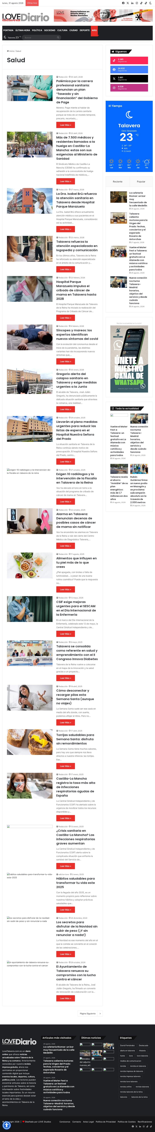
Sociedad (49, 30)
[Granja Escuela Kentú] (108, 1072)
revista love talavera (128, 1081)
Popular (141, 181)
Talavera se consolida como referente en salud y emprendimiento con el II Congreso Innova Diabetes (77, 652)
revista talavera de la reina (131, 1092)
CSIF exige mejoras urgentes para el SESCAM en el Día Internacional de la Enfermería (76, 608)
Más (94, 30)
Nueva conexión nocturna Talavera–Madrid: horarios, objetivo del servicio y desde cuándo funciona (138, 290)
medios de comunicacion (130, 1061)
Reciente (117, 181)
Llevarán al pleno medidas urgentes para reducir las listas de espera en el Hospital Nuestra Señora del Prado (76, 430)
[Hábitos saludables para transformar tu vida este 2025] (30, 886)
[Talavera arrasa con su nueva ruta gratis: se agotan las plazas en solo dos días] (97, 1071)
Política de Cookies (127, 1121)
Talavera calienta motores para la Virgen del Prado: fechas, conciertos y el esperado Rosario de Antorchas (138, 226)
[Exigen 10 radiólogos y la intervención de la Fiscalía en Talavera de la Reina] (30, 481)
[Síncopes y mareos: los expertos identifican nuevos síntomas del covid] (30, 337)
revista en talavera (138, 1066)
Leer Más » (65, 125)
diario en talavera (127, 1050)
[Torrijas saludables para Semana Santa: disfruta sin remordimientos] (30, 742)
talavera (123, 1097)
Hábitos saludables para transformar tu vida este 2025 (75, 882)
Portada (8, 30)
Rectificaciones (145, 1121)
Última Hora (22, 30)
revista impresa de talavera (131, 1071)
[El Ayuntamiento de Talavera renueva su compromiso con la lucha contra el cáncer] (30, 974)
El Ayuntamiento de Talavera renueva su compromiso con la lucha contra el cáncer (76, 972)
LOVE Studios (44, 1121)
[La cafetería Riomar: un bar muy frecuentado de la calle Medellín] (118, 197)
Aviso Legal (88, 1121)
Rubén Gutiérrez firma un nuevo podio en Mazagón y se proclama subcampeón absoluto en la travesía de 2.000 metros (138, 489)
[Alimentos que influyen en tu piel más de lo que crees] (30, 565)
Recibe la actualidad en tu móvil (129, 323)
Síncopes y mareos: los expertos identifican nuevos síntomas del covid (77, 334)
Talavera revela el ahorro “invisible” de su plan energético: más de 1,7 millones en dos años (119, 488)
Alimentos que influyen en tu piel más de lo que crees (76, 562)
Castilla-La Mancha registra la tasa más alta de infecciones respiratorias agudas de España (75, 787)
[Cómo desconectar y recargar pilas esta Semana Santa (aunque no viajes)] (30, 698)
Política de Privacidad (106, 1121)
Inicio (11, 51)
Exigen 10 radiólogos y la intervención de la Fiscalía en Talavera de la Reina (76, 478)
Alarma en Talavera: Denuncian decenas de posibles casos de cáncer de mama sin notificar (76, 520)
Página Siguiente (88, 1013)
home (122, 1056)
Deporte (85, 30)
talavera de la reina (139, 1097)
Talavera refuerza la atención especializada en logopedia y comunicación (77, 246)
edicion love (64, 874)
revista (123, 1066)
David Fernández (127, 1045)
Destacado (143, 1045)
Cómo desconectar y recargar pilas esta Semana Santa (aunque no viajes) (75, 696)
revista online (126, 1086)
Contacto (76, 1121)
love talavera (142, 1056)
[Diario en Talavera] (25, 17)
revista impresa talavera (130, 1076)
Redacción (63, 77)
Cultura (62, 30)
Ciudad (73, 30)
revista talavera (142, 1086)
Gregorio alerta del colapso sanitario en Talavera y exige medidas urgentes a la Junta (76, 380)
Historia (142, 1050)
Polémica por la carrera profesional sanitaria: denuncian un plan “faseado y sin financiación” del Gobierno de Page (77, 91)
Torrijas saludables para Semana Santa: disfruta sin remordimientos (75, 739)
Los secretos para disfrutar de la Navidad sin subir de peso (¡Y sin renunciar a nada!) (76, 928)
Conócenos (64, 1121)
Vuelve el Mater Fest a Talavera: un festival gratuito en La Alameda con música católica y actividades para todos (138, 258)
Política (37, 30)
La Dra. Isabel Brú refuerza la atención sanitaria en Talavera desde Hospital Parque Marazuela (76, 200)
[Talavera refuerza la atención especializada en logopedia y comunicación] (30, 249)
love (131, 1056)
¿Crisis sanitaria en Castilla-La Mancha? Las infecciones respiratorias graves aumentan (75, 837)
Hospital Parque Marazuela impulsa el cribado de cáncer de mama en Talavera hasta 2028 (76, 290)
